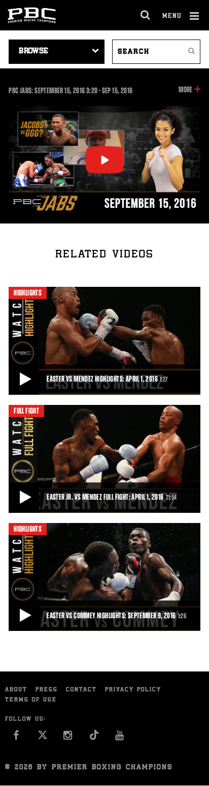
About (16, 690)
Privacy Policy (133, 690)
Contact (81, 690)
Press (47, 690)
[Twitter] (42, 738)
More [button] (185, 90)
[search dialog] (146, 15)
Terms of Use (31, 700)
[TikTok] (94, 738)
